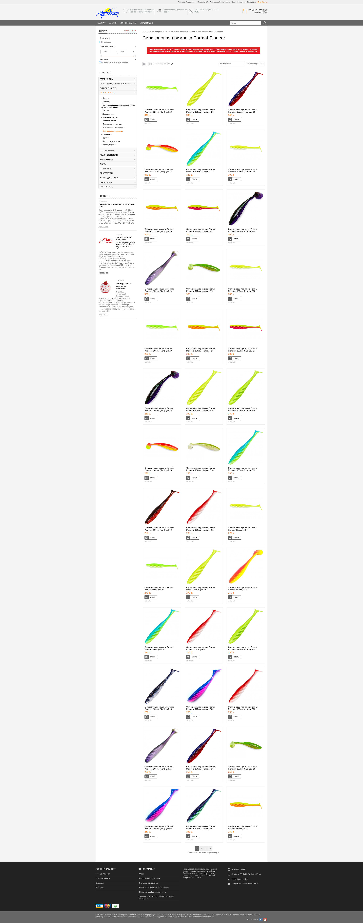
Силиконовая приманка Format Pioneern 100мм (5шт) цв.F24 (159, 767)
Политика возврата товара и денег (154, 887)
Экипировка (106, 182)
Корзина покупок (238, 2)
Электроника (106, 187)
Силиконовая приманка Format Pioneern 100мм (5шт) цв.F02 (200, 529)
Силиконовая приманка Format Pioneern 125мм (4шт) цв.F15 (200, 290)
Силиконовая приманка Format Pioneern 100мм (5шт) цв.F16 (159, 469)
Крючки (106, 111)
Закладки (100, 883)
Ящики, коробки (109, 145)
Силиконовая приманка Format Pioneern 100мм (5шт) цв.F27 (242, 349)
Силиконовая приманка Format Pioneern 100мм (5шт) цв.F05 (159, 827)
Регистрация (191, 2)
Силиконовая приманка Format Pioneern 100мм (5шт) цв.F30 (242, 290)
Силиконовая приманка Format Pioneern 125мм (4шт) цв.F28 (159, 230)
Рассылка (100, 887)
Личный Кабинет (129, 23)
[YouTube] (265, 919)
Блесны (106, 98)
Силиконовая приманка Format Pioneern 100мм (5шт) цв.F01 (200, 827)
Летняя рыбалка (108, 93)
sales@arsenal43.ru (240, 879)
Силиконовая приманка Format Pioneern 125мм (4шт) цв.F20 (200, 111)
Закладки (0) (203, 2)
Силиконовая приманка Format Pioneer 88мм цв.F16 (242, 588)
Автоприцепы (106, 79)
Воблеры (106, 102)
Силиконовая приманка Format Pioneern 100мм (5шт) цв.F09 (159, 529)
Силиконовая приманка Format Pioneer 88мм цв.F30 (242, 529)
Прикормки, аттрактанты (113, 124)
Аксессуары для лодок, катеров (115, 84)
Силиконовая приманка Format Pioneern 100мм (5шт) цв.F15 (242, 767)
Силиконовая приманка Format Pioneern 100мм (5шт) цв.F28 (200, 349)
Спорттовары (106, 173)
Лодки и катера (107, 150)
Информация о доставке (149, 878)
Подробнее (103, 226)
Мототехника (106, 160)
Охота (103, 164)
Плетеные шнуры (110, 117)
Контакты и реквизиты (148, 883)
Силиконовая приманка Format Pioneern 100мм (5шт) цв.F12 (242, 469)
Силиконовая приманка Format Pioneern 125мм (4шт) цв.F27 (200, 230)
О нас (141, 874)
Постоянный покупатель (220, 2)
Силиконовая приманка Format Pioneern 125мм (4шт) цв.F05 (200, 708)
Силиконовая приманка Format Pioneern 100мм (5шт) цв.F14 (200, 469)
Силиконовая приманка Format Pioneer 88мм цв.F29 (159, 588)
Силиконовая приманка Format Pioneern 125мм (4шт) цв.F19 (242, 648)
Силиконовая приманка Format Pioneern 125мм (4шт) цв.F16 (159, 170)
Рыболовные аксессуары (113, 128)
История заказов (103, 878)
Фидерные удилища (111, 141)
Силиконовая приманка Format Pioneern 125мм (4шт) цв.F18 (242, 111)
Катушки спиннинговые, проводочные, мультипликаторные (118, 106)
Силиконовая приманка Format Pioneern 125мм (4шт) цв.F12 (200, 170)
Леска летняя (108, 114)
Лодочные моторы (109, 155)
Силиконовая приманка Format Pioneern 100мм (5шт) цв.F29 (159, 349)
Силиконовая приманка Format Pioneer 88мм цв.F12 (159, 648)
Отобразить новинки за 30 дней (114, 62)
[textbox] (245, 23)
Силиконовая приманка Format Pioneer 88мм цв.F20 (200, 588)
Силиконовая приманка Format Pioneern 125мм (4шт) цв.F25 (242, 230)
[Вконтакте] (260, 919)
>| (210, 848)
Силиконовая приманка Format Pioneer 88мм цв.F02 (200, 648)
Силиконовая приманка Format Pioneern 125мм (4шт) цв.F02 (242, 708)
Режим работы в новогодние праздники (123, 286)
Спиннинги (107, 134)
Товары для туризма (110, 178)
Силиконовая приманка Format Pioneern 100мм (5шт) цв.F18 (200, 767)
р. (133, 52)
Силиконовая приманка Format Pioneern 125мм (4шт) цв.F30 (242, 170)
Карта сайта (252, 919)
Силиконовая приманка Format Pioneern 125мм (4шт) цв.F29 (159, 111)
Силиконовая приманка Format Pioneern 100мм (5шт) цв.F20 (200, 409)
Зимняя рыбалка (108, 88)
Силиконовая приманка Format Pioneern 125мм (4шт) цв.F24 (159, 290)
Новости (104, 196)
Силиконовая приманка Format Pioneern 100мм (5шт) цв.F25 (159, 409)
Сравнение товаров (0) (163, 63)
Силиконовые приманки (113, 131)
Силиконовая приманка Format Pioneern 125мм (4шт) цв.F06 (159, 708)
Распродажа (106, 169)
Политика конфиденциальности (152, 892)
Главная (146, 31)
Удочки (105, 138)
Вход (180, 2)
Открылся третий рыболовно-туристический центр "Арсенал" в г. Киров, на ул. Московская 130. (125, 243)
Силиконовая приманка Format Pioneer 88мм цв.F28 (242, 827)
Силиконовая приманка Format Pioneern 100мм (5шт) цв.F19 (242, 409)
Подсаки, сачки (109, 121)
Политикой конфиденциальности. (199, 876)
